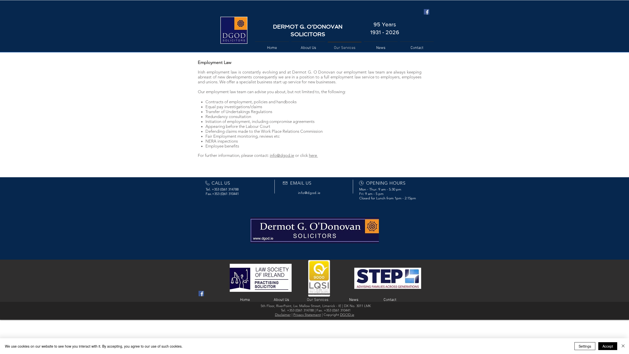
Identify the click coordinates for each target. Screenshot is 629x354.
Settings (585, 346)
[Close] (623, 346)
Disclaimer (283, 314)
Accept (607, 346)
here (313, 155)
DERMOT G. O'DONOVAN (308, 26)
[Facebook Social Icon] (426, 12)
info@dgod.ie (282, 155)
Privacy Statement (307, 314)
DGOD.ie (347, 314)
